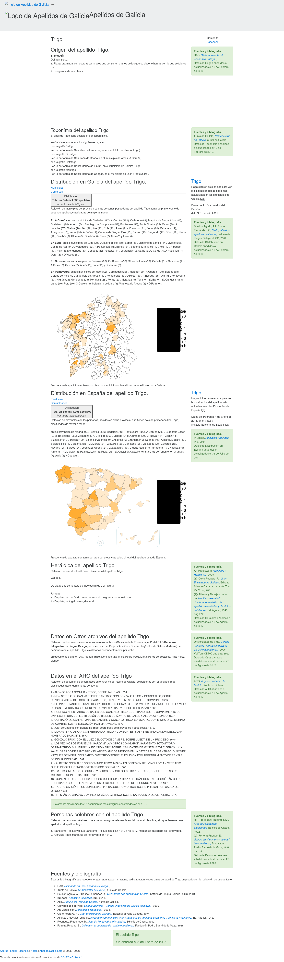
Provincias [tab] (57, 399)
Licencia (24, 951)
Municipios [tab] (57, 187)
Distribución (71, 200)
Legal (13, 951)
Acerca (4, 951)
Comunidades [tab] (59, 403)
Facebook (212, 42)
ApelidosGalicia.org (50, 951)
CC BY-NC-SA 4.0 (71, 957)
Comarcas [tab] (57, 191)
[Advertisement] (142, 103)
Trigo (197, 181)
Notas (34, 951)
